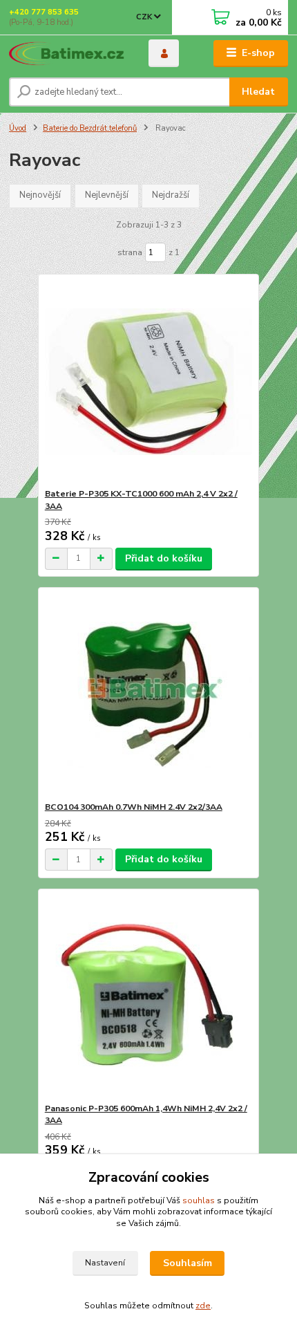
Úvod (17, 128)
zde (203, 1305)
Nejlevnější (106, 195)
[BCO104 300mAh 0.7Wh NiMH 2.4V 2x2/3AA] (149, 694)
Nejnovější (40, 195)
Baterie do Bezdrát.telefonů (90, 128)
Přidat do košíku (163, 558)
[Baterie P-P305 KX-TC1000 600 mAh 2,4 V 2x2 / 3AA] (149, 381)
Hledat (258, 91)
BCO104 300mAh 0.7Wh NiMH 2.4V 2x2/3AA (133, 807)
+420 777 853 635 (44, 12)
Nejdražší (170, 195)
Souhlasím (187, 1263)
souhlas (198, 1200)
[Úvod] (67, 53)
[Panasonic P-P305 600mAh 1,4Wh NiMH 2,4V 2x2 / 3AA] (149, 996)
